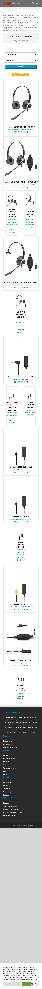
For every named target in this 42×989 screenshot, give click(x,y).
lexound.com (7, 741)
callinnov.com (7, 744)
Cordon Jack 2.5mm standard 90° (21, 377)
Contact (5, 774)
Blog (4, 771)
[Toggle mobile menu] (37, 3)
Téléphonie (6, 789)
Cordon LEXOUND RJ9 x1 (21, 516)
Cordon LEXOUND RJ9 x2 (21, 544)
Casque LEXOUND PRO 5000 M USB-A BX (21, 282)
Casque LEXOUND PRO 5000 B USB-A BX (21, 182)
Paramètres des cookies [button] (12, 984)
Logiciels (6, 795)
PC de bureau (7, 782)
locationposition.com (10, 747)
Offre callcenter (8, 765)
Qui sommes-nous (9, 758)
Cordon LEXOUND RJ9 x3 (21, 604)
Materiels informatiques (10, 809)
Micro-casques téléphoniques (12, 812)
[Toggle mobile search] (33, 3)
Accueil (5, 755)
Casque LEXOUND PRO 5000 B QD (21, 127)
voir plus (32, 732)
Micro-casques (8, 792)
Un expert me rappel (9, 768)
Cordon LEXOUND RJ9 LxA (30, 404)
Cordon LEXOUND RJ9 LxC (21, 467)
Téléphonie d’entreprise (10, 806)
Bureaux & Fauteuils (10, 816)
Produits (6, 762)
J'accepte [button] (27, 984)
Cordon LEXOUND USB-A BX (21, 660)
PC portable (7, 785)
